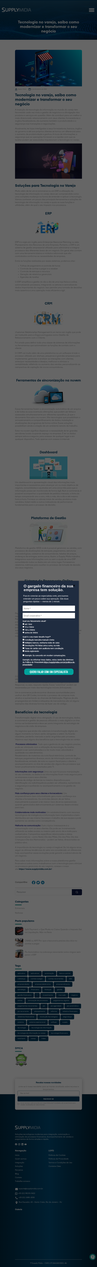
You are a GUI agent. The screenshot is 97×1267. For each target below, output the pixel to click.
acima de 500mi (31, 632)
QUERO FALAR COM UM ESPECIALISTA (49, 672)
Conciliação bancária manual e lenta (39, 640)
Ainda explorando (31, 651)
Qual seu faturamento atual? (34, 621)
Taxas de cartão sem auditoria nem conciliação (44, 648)
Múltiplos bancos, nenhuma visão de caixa (41, 642)
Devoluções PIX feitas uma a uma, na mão (42, 645)
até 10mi (28, 624)
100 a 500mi (29, 630)
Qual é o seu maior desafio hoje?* (37, 637)
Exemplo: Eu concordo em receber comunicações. (45, 655)
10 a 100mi (29, 627)
